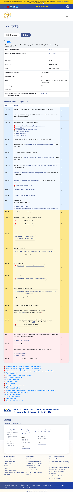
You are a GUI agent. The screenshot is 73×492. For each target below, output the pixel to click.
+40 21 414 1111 (11, 443)
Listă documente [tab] (11, 35)
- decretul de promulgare (12, 396)
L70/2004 (7, 42)
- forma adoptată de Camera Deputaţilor (16, 392)
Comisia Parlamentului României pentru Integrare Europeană (39, 157)
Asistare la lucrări (32, 467)
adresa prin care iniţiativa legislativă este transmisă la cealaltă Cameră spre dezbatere (36, 208)
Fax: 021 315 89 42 (25, 443)
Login (62, 485)
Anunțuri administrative (11, 485)
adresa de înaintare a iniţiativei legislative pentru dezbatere (30, 126)
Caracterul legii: (9, 86)
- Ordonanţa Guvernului (12, 379)
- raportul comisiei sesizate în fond (15, 386)
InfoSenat (7, 468)
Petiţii (29, 459)
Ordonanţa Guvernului (20, 133)
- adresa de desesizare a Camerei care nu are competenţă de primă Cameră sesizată (29, 371)
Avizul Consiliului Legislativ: (12, 72)
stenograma (22, 312)
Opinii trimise (44, 93)
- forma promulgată (10, 399)
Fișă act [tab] (25, 35)
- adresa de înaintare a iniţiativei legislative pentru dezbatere (23, 369)
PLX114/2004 (52, 53)
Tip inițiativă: (8, 64)
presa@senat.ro (42, 444)
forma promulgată (20, 355)
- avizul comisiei (10, 384)
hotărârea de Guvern (20, 135)
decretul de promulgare (21, 353)
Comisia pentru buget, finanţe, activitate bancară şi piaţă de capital (40, 165)
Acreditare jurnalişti (10, 459)
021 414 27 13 (41, 436)
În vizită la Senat (47, 485)
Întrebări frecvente (10, 488)
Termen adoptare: (9, 89)
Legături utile (21, 488)
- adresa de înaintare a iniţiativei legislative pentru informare (23, 367)
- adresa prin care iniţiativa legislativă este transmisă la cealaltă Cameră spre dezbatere (30, 390)
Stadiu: (6, 80)
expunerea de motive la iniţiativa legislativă (26, 129)
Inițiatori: (7, 68)
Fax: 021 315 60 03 (42, 438)
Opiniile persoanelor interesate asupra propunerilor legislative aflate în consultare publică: (20, 94)
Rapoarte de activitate (33, 470)
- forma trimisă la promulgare (13, 394)
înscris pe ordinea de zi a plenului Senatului (24, 189)
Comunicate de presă (10, 461)
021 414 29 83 (24, 441)
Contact (29, 488)
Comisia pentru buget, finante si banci (24, 236)
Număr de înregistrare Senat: (12, 49)
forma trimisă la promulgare (22, 340)
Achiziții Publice (24, 485)
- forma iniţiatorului (11, 373)
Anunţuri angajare (35, 485)
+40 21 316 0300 (11, 445)
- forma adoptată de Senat (12, 388)
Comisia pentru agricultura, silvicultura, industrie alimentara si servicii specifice (34, 251)
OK (43, 2)
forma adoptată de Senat (21, 206)
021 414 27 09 (24, 439)
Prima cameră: (8, 60)
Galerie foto (8, 463)
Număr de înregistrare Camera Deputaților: (15, 53)
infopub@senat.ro (25, 448)
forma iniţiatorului (19, 128)
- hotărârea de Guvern (11, 381)
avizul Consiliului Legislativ (22, 131)
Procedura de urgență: (10, 76)
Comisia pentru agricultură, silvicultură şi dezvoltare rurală (39, 144)
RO (68, 7)
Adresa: (6, 57)
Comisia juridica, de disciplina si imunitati (25, 238)
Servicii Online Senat (42, 7)
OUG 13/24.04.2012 (63, 1)
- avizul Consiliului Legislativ (13, 377)
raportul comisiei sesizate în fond (23, 185)
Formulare (53, 473)
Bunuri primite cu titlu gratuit (58, 471)
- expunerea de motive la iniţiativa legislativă (18, 375)
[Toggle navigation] (67, 17)
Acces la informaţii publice (34, 461)
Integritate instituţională (56, 478)
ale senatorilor (54, 459)
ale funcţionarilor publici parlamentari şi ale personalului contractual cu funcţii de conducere (59, 463)
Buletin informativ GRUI (10, 470)
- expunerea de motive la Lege (14, 401)
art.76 (33, 322)
